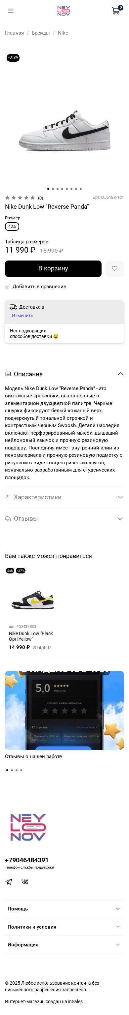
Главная (14, 33)
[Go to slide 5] (67, 189)
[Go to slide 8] (81, 189)
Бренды (41, 33)
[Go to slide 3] (58, 189)
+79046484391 (27, 860)
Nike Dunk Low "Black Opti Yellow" (31, 636)
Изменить (22, 315)
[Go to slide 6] (71, 189)
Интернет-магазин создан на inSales (44, 1001)
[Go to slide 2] (53, 189)
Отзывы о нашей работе (33, 756)
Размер (12, 217)
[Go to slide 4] (62, 189)
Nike (63, 33)
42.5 (12, 226)
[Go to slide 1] (48, 189)
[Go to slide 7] (76, 189)
